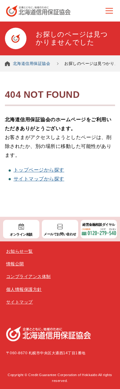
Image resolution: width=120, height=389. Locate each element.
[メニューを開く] (109, 11)
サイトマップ (19, 302)
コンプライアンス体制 (28, 276)
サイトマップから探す (39, 178)
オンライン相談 (21, 234)
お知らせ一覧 (19, 251)
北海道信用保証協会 (31, 63)
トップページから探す (39, 170)
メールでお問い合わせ (60, 234)
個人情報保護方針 (24, 289)
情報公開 (15, 263)
